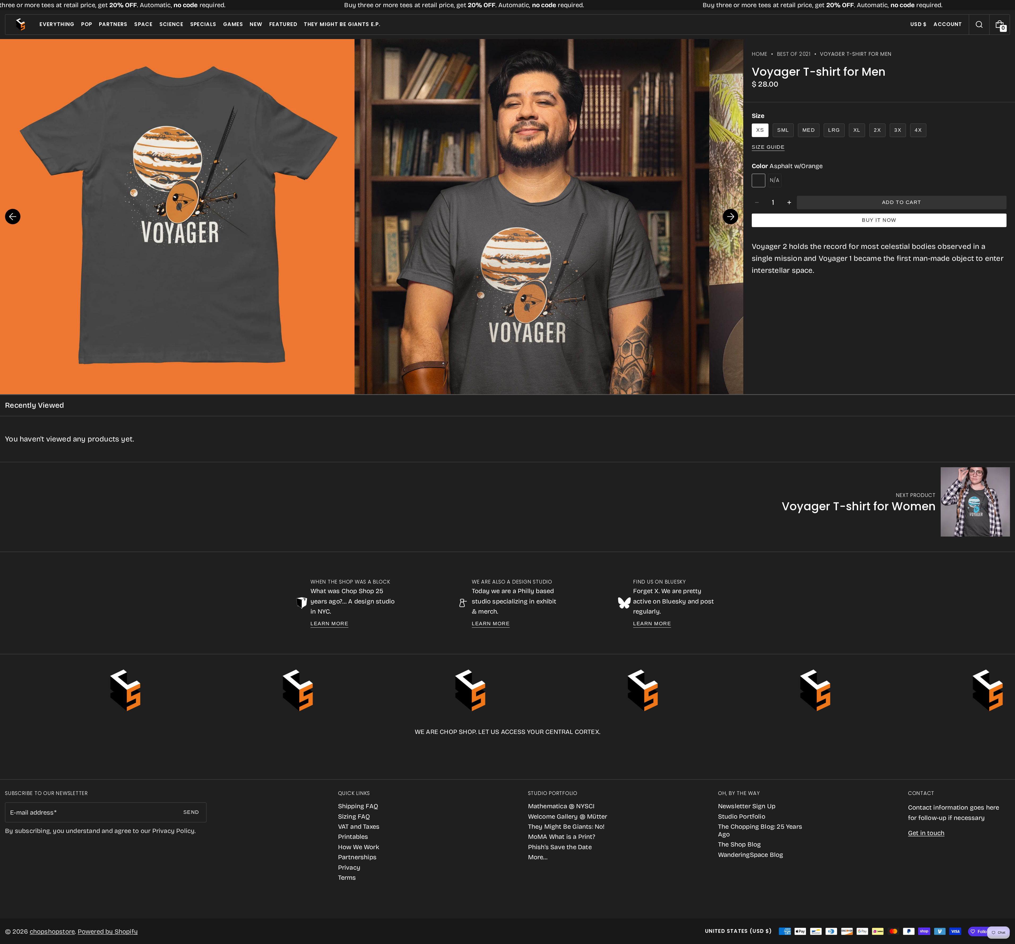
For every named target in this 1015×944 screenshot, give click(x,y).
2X (877, 130)
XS (760, 130)
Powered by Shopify (108, 931)
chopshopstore (52, 931)
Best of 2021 (794, 54)
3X (897, 130)
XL (857, 130)
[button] (979, 25)
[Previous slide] (12, 216)
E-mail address (32, 812)
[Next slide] (730, 216)
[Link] (507, 5)
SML (783, 130)
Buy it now (879, 220)
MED (808, 130)
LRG (834, 130)
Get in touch (926, 833)
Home (759, 54)
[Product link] (896, 502)
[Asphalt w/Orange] (758, 180)
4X (918, 130)
